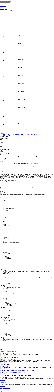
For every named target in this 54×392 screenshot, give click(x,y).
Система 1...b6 (3, 382)
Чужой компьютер (5, 5)
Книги (1, 161)
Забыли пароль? (3, 6)
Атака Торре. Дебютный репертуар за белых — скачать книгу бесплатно (17, 370)
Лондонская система (5, 388)
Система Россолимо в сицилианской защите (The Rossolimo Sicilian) (15, 375)
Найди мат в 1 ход (4, 364)
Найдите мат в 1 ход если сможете (8, 351)
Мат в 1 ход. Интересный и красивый (9, 357)
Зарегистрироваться (11, 10)
